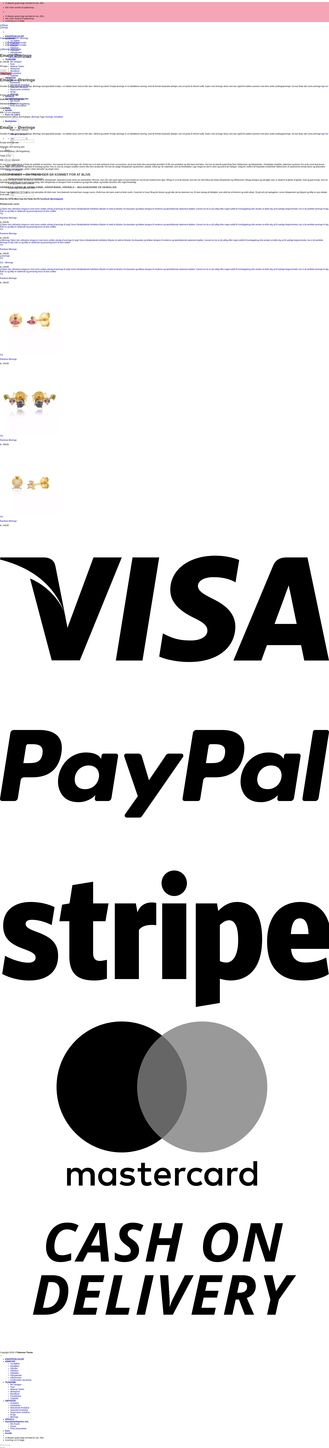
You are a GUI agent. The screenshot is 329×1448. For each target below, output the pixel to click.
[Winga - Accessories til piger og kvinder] (4, 26)
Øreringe (24, 38)
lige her (325, 86)
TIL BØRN (15, 41)
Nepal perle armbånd (20, 89)
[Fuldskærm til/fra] (4, 1445)
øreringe (49, 117)
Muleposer (15, 69)
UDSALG (9, 96)
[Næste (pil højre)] (4, 1447)
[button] (12, 115)
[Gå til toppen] (1, 1355)
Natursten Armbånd (19, 1410)
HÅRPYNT (10, 1361)
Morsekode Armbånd (19, 85)
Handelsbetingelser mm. (17, 1422)
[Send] (11, 144)
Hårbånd (14, 48)
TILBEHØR (10, 59)
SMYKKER (13, 38)
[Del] (6, 1445)
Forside (3, 38)
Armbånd (14, 1403)
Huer (12, 64)
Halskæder (15, 82)
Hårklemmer (15, 1378)
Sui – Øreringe (6, 262)
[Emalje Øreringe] (15, 42)
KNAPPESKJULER (14, 36)
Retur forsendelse (18, 106)
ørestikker (58, 117)
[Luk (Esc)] (9, 1445)
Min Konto (15, 101)
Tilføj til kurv (5, 74)
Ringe (13, 92)
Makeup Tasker (17, 66)
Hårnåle (14, 1368)
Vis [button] (1, 213)
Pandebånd (15, 73)
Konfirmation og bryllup (20, 1380)
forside (8, 110)
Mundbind (14, 71)
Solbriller (14, 76)
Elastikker (14, 1366)
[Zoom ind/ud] (1, 1445)
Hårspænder (16, 52)
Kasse (13, 1426)
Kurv (7, 1431)
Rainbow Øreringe (8, 218)
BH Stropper (16, 62)
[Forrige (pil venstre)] (1, 1447)
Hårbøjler (14, 1373)
